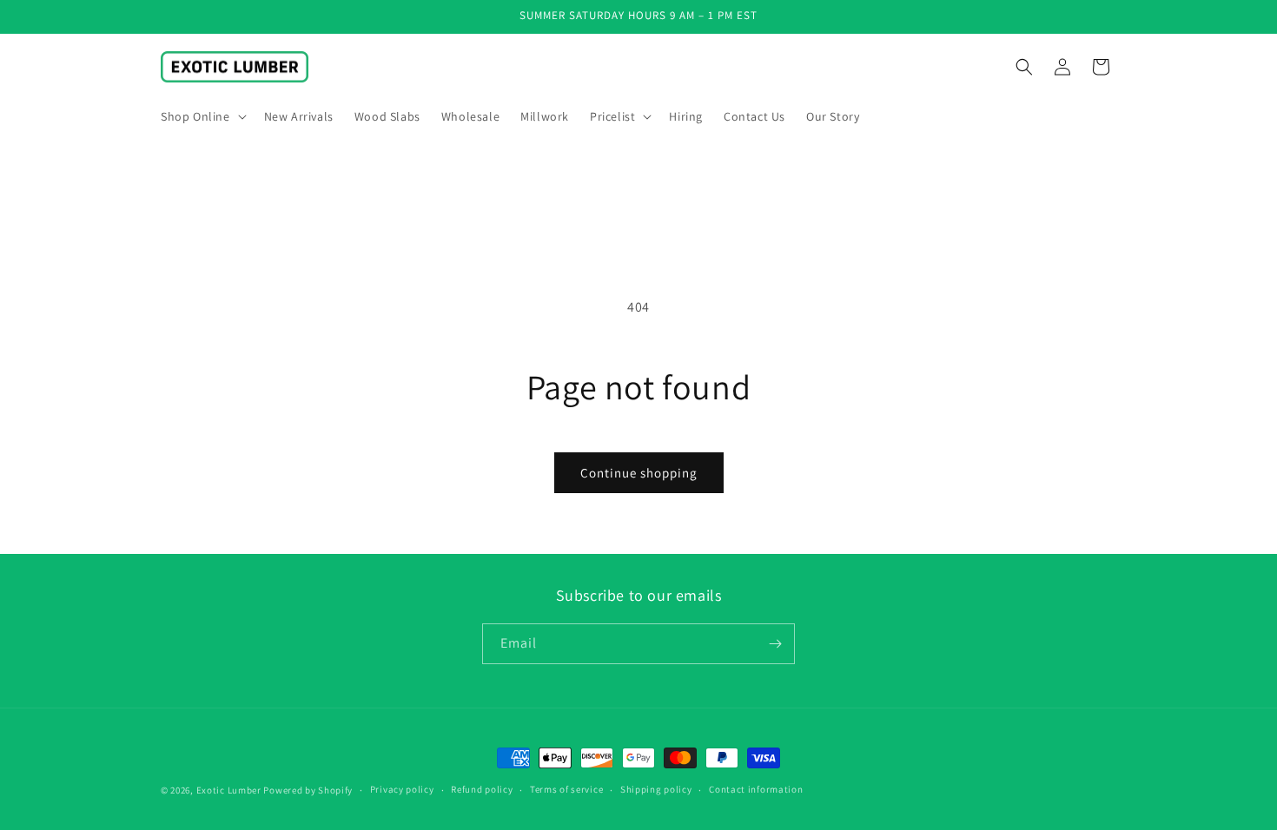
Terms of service (566, 789)
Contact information (756, 789)
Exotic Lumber (228, 790)
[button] (202, 116)
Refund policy (482, 789)
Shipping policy (656, 789)
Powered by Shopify (308, 790)
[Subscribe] (775, 643)
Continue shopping (639, 472)
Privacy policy (402, 789)
